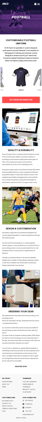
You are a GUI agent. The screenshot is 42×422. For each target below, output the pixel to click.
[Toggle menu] (38, 4)
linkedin (28, 407)
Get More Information (21, 100)
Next (39, 78)
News (4, 387)
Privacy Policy (7, 406)
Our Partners (7, 381)
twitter (28, 411)
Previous (3, 78)
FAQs (4, 411)
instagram (29, 400)
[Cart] (35, 3)
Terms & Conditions (9, 408)
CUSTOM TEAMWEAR (29, 381)
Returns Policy (8, 401)
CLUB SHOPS (27, 392)
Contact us (6, 403)
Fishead (23, 418)
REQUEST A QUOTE (29, 389)
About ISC (5, 384)
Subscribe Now (28, 414)
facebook (28, 404)
